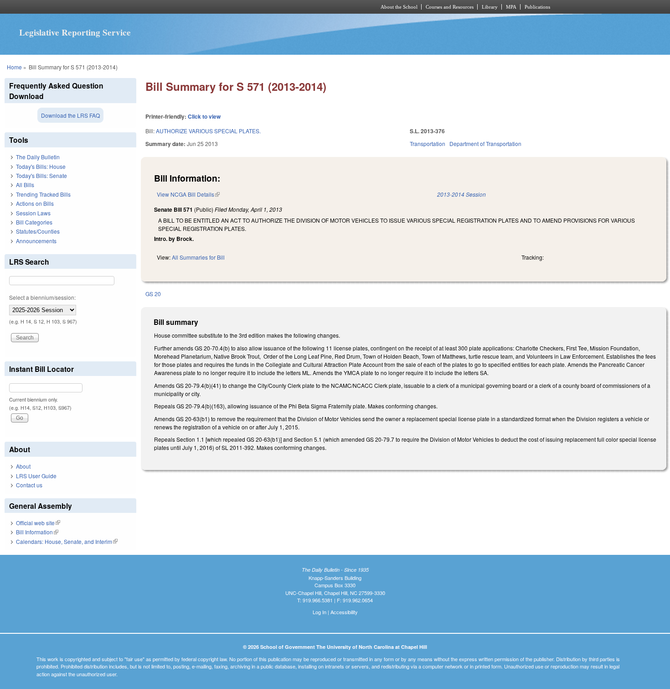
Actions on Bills (35, 203)
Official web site (38, 523)
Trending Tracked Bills (43, 194)
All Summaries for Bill (198, 257)
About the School (399, 7)
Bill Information (37, 532)
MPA (511, 7)
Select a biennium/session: (42, 297)
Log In (319, 612)
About (23, 466)
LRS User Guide (36, 476)
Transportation (427, 143)
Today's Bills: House (41, 166)
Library (490, 7)
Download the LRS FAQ (70, 115)
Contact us (29, 485)
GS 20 (153, 294)
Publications (537, 7)
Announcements (36, 241)
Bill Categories (34, 222)
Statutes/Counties (38, 231)
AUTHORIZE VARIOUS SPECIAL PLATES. (208, 131)
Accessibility (344, 612)
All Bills (25, 184)
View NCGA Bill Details (188, 194)
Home (14, 67)
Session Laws (33, 213)
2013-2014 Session (461, 194)
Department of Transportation (485, 143)
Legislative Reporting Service (75, 32)
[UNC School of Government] (214, 7)
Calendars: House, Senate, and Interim (67, 541)
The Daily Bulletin (38, 157)
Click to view (204, 116)
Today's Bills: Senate (41, 175)
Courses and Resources (450, 7)
